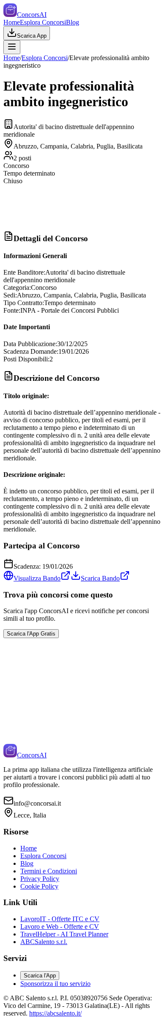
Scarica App (32, 36)
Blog (72, 22)
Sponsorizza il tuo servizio (55, 983)
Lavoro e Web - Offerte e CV (59, 926)
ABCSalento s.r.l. (43, 941)
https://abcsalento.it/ (55, 1013)
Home (11, 22)
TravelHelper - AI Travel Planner (64, 934)
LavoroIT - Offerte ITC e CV (59, 918)
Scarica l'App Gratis (31, 633)
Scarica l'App (40, 975)
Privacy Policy (39, 878)
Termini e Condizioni (48, 871)
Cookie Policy (39, 886)
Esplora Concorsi (43, 22)
